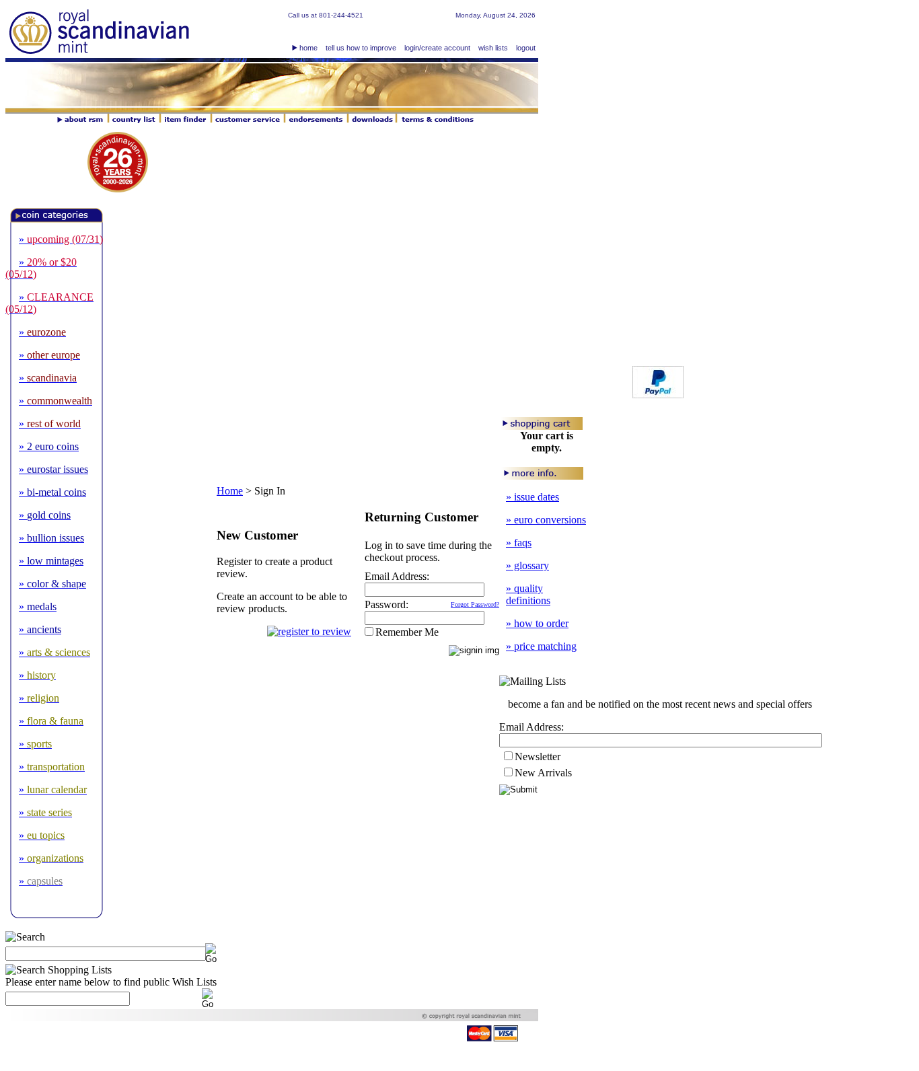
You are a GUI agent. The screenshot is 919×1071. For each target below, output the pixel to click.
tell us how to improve (361, 48)
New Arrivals (543, 772)
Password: (386, 604)
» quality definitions (528, 594)
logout (526, 48)
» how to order (537, 623)
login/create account (437, 48)
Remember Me (407, 632)
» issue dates (532, 497)
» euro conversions (546, 519)
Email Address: (397, 576)
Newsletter (537, 756)
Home (230, 490)
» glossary (527, 565)
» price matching (541, 646)
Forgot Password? (475, 604)
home (308, 48)
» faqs (518, 542)
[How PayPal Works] (658, 394)
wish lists (493, 48)
